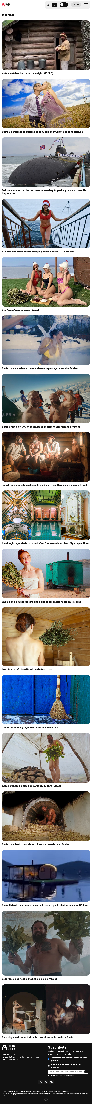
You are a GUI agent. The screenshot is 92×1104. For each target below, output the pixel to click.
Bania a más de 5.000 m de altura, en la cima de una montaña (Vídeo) (41, 426)
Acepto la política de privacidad (62, 1075)
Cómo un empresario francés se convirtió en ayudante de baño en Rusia (43, 131)
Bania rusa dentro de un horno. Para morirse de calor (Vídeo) (36, 844)
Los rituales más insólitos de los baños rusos (27, 669)
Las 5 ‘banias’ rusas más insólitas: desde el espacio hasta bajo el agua (41, 601)
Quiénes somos (8, 1054)
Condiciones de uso (10, 1059)
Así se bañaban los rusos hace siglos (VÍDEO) (27, 73)
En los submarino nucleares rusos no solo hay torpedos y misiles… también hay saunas (44, 192)
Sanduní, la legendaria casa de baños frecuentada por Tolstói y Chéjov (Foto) (45, 543)
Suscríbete (57, 1047)
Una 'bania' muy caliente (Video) (20, 310)
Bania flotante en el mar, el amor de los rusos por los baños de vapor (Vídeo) (45, 905)
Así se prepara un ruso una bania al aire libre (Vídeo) (31, 786)
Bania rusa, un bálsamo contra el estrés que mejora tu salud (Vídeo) (40, 368)
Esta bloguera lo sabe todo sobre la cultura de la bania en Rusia (37, 1037)
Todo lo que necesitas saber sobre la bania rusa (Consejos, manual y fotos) (44, 485)
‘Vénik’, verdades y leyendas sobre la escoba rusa (30, 727)
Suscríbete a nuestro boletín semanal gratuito (68, 1059)
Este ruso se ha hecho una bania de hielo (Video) (29, 978)
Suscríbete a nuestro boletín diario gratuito (67, 1065)
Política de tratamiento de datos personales (20, 1057)
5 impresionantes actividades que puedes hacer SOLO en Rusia (38, 251)
